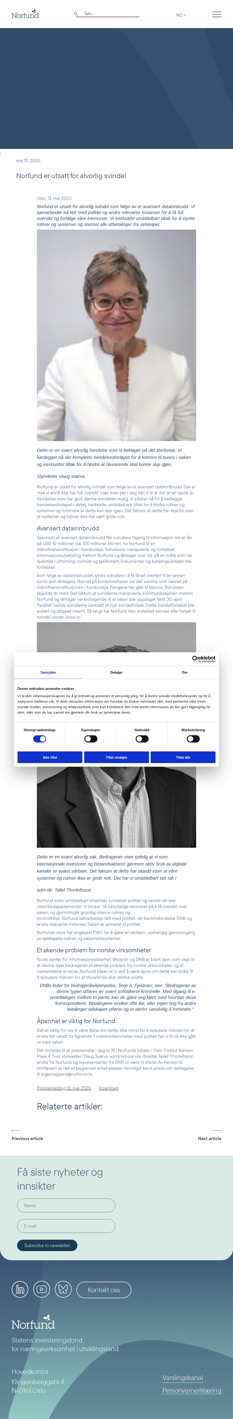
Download (108, 1088)
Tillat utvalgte (116, 757)
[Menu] (216, 15)
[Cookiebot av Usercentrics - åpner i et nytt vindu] (195, 659)
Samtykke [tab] (48, 672)
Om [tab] (184, 672)
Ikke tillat (50, 757)
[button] (40, 1135)
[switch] (90, 739)
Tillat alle (183, 757)
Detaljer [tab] (116, 672)
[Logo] (25, 14)
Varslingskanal (182, 1377)
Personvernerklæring (191, 1390)
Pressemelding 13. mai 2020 (64, 1088)
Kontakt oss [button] (104, 1289)
